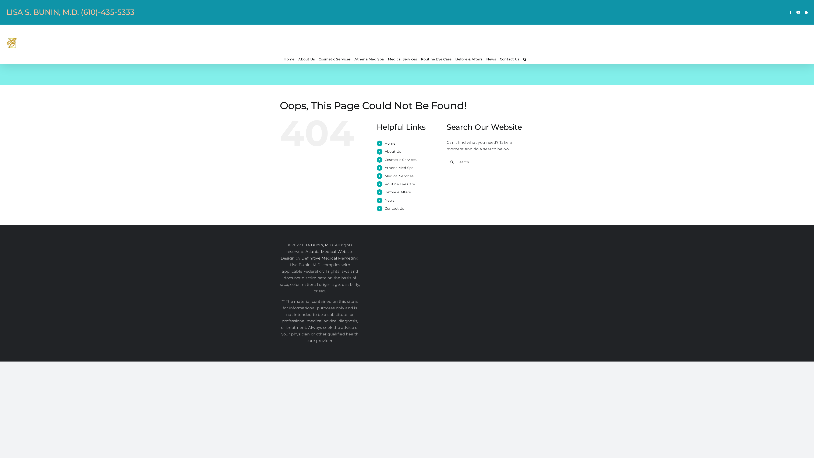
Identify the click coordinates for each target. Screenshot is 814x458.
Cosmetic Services (401, 160)
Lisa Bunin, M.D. (318, 245)
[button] (524, 59)
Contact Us (394, 209)
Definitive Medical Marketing (329, 258)
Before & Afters (398, 192)
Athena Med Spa (399, 168)
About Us (393, 151)
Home (390, 143)
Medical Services (399, 176)
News (389, 200)
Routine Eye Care (400, 184)
